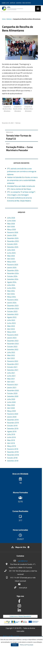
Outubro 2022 (12, 346)
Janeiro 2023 (11, 337)
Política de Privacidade (11, 636)
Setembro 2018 (12, 460)
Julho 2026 (11, 217)
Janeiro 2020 (11, 417)
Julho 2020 (11, 399)
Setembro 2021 (12, 370)
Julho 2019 (11, 434)
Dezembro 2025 (12, 238)
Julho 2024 (11, 285)
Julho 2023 (11, 320)
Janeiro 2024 (11, 302)
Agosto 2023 (11, 317)
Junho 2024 (11, 288)
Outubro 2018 (12, 457)
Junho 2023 (11, 323)
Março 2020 (11, 411)
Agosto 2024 (11, 282)
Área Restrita (26, 3)
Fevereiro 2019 (12, 449)
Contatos (19, 3)
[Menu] (38, 8)
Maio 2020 (11, 405)
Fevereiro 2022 (12, 361)
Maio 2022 (11, 355)
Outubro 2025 (12, 244)
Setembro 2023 (12, 314)
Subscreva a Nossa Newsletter (20, 616)
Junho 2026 (11, 220)
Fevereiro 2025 (12, 264)
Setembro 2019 (12, 428)
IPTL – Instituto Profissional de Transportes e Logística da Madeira (18, 9)
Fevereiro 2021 (12, 384)
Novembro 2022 (13, 343)
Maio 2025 (11, 256)
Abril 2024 (11, 294)
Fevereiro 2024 (12, 299)
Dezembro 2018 (12, 452)
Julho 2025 (11, 250)
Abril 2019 (11, 443)
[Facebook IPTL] (20, 602)
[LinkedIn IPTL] (20, 610)
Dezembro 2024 (12, 270)
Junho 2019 (11, 437)
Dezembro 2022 (12, 340)
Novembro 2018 (13, 455)
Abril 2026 (11, 226)
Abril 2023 (11, 329)
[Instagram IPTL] (20, 606)
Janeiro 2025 (11, 267)
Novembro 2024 (13, 273)
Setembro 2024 (12, 279)
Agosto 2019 (11, 431)
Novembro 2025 (13, 241)
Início (3, 19)
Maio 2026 (11, 223)
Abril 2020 (11, 408)
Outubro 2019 (12, 425)
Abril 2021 (11, 381)
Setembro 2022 (12, 349)
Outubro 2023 (12, 311)
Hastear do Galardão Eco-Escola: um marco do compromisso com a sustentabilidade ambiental (22, 180)
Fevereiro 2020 (12, 414)
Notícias (12, 3)
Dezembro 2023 (12, 305)
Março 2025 (11, 261)
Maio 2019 (11, 440)
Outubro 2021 (12, 367)
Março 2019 (11, 446)
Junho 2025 (11, 253)
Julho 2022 (11, 352)
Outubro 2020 (12, 393)
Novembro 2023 (13, 308)
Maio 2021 (11, 378)
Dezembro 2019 (12, 419)
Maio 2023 (11, 326)
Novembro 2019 (13, 422)
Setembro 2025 (12, 247)
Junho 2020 (11, 402)
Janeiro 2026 (11, 235)
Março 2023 (11, 332)
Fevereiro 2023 (12, 335)
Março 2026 (11, 229)
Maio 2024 (11, 291)
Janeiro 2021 (11, 387)
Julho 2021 (11, 373)
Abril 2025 (11, 258)
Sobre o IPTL (5, 3)
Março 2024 (11, 297)
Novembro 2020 (13, 390)
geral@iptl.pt (23, 561)
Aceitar (15, 645)
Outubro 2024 (12, 276)
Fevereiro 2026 (12, 232)
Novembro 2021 (13, 364)
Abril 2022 (11, 358)
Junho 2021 (11, 376)
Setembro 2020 (12, 396)
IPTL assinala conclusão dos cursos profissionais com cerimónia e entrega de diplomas (21, 171)
